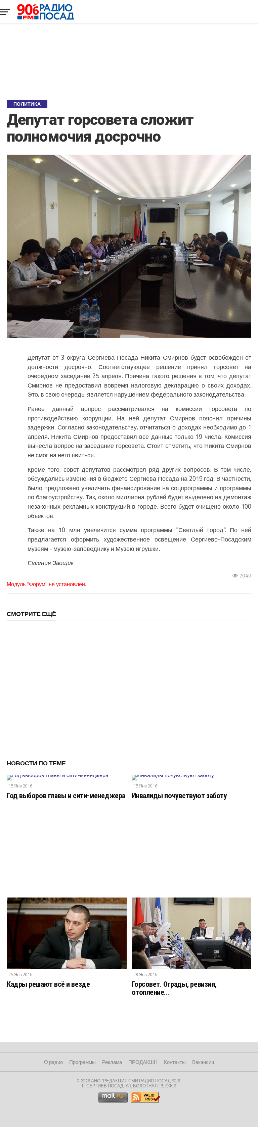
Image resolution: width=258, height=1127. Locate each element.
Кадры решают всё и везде (48, 984)
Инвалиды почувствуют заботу (179, 795)
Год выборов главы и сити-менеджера (66, 795)
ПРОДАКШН (143, 1062)
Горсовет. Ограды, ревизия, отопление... (174, 988)
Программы (82, 1062)
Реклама (112, 1062)
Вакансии (203, 1062)
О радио (53, 1062)
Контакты (175, 1062)
